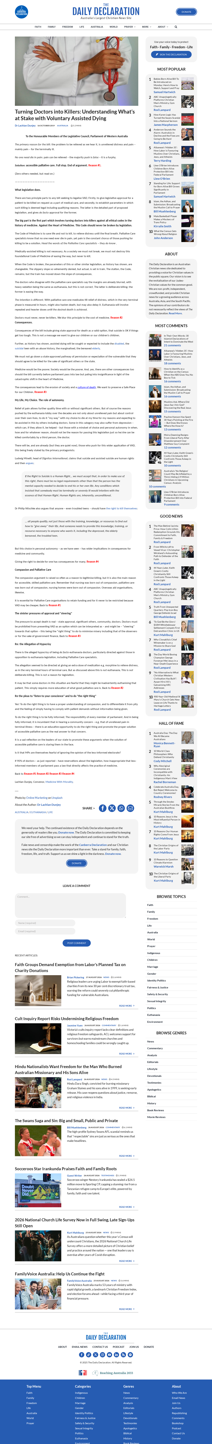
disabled (119, 343)
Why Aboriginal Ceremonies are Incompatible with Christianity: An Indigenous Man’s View (165, 772)
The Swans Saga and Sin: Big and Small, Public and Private (66, 1120)
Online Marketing (37, 797)
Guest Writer (74, 1175)
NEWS (106, 977)
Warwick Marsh (164, 866)
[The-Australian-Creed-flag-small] (83, 1372)
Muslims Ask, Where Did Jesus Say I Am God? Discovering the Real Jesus (177, 404)
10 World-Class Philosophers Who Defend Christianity (164, 754)
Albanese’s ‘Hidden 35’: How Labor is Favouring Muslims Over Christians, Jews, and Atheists (167, 152)
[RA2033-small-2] (112, 1373)
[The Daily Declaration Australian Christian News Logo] (106, 9)
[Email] (130, 808)
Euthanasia (38, 812)
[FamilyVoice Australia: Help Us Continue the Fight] (38, 1280)
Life (50, 812)
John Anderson (163, 238)
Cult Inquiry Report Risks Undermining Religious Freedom (67, 1018)
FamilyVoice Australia (79, 1280)
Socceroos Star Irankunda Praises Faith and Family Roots (66, 1168)
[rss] (123, 1354)
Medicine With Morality (59, 782)
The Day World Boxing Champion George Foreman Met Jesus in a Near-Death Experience (166, 659)
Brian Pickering (75, 977)
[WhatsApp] (121, 808)
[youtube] (109, 1354)
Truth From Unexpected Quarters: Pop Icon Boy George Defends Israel (166, 609)
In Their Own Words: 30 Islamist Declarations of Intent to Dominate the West (178, 338)
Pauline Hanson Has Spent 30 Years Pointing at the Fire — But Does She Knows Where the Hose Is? (178, 421)
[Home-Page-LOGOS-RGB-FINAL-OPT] (21, 12)
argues (29, 463)
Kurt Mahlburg (75, 1232)
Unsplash (57, 797)
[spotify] (130, 1354)
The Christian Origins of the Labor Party (166, 847)
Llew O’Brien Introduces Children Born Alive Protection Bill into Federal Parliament (166, 170)
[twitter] (95, 1354)
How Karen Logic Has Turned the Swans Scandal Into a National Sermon (167, 117)
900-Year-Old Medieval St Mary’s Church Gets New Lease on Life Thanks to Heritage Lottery (167, 701)
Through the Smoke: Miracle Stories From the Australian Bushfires (166, 804)
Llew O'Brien (162, 178)
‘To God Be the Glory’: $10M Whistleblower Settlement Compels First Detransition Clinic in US (167, 626)
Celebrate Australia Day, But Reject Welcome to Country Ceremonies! (166, 789)
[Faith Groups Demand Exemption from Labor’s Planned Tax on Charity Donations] (38, 977)
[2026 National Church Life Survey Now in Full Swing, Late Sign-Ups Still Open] (38, 1232)
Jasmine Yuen (75, 1025)
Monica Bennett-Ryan (164, 744)
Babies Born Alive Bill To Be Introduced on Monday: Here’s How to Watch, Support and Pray (166, 83)
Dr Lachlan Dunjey (25, 125)
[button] (176, 27)
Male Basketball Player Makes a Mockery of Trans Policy (165, 219)
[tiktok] (88, 1354)
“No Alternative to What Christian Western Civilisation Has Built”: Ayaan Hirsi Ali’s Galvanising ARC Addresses (166, 680)
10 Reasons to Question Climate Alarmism (166, 861)
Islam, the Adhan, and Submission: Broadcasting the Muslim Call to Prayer (167, 204)
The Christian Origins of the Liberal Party (166, 875)
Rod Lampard (74, 1079)
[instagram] (102, 1354)
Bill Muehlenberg (76, 1127)
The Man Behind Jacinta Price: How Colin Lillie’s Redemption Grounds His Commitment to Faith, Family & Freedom (167, 532)
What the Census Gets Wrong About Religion (165, 233)
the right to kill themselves (121, 508)
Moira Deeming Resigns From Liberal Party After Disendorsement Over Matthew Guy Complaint (176, 439)
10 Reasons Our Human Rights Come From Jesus (166, 833)
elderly (96, 348)
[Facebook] (102, 808)
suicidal (19, 348)
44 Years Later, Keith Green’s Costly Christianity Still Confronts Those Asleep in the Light (178, 457)
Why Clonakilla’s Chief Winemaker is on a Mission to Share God (165, 642)
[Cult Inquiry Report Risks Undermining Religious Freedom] (38, 1025)
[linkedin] (116, 1354)
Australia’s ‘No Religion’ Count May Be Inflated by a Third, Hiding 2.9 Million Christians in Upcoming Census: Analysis (177, 476)
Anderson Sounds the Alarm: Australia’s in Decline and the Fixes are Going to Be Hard (166, 134)
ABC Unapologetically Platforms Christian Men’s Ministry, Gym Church (165, 101)
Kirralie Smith (162, 226)
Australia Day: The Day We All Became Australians (165, 736)
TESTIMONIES (107, 1175)
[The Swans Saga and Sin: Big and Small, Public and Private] (38, 1127)
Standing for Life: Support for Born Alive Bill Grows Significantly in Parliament (167, 188)
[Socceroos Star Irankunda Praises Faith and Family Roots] (38, 1175)
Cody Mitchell (163, 761)
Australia (62, 125)
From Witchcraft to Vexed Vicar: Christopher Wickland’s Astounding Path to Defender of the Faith (167, 553)
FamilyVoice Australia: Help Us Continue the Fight (60, 1273)
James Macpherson (166, 124)
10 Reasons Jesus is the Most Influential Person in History (167, 819)
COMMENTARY (109, 1025)
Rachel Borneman (165, 782)
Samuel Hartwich (164, 92)
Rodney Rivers (163, 797)
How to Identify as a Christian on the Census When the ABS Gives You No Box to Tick (178, 373)
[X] (112, 808)
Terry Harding (162, 160)
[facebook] (81, 1354)
